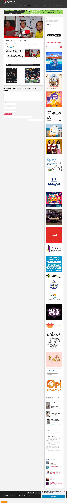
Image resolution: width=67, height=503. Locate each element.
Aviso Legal (11, 495)
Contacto (60, 5)
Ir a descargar (8, 66)
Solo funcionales (48, 499)
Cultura (50, 5)
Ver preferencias (60, 499)
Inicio (25, 5)
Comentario (6, 90)
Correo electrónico (7, 106)
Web (4, 109)
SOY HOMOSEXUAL (53, 478)
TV (17, 5)
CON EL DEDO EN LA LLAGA (54, 42)
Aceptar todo (53, 496)
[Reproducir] (7, 64)
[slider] (38, 65)
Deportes (55, 5)
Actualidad (30, 5)
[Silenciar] (35, 64)
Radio (21, 5)
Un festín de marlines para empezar (52, 455)
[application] (23, 65)
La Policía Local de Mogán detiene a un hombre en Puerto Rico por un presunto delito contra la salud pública (53, 443)
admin (16, 43)
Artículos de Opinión (43, 5)
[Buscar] (61, 47)
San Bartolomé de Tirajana (34, 43)
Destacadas (36, 5)
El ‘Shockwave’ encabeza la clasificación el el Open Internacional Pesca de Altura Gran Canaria (53, 447)
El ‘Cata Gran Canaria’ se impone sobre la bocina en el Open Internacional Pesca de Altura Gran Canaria (53, 439)
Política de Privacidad (19, 495)
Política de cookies (49, 492)
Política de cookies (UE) (28, 495)
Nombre (5, 102)
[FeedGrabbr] (54, 425)
